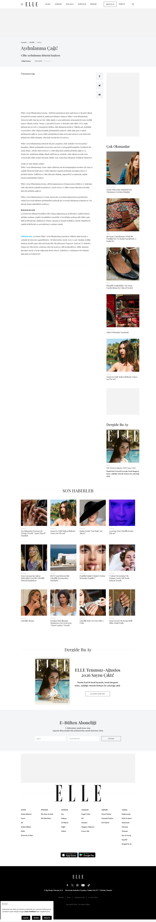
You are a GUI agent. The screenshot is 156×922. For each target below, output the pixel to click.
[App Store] (69, 855)
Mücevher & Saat (27, 835)
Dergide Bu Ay (127, 844)
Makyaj (39, 42)
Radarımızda (126, 814)
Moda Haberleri (26, 814)
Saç (62, 814)
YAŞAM (124, 810)
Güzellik (31, 42)
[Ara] (133, 4)
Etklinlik (44, 810)
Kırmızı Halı (85, 831)
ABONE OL (110, 4)
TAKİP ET (122, 4)
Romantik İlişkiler (107, 818)
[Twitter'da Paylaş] (99, 85)
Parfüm (63, 831)
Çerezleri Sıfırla (93, 897)
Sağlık (63, 827)
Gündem (84, 822)
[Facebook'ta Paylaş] (99, 76)
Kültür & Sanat (126, 818)
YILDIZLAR (85, 810)
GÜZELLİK (58, 4)
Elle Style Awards (47, 814)
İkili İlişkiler (105, 822)
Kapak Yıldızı (85, 814)
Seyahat (124, 840)
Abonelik (61, 897)
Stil (22, 822)
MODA (48, 4)
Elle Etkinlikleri (46, 818)
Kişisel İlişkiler (106, 814)
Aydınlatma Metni (79, 897)
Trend (23, 818)
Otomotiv (125, 831)
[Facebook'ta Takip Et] (67, 885)
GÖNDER (111, 739)
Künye (69, 897)
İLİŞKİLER (93, 4)
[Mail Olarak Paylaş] (99, 94)
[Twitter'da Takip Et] (72, 885)
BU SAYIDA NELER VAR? (98, 694)
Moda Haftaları (26, 827)
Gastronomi (126, 822)
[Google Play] (86, 855)
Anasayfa (24, 42)
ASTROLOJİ (82, 4)
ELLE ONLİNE (38, 61)
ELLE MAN (70, 4)
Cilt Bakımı (64, 822)
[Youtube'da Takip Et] (83, 885)
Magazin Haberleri (87, 827)
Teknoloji (125, 827)
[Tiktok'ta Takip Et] (88, 885)
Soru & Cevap (126, 835)
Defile (23, 831)
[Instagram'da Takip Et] (77, 885)
